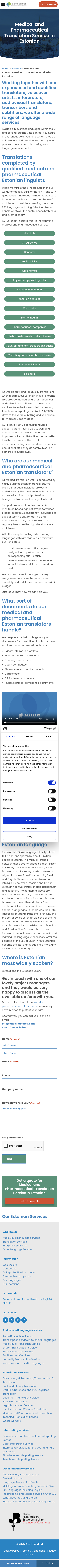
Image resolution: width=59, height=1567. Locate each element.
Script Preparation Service (18, 1351)
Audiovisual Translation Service (21, 1343)
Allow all (29, 820)
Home (5, 68)
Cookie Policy (11, 1550)
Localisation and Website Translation (25, 1409)
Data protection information (19, 1272)
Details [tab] (29, 736)
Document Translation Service (21, 1397)
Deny (29, 836)
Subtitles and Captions (16, 1355)
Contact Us (9, 1268)
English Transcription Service (20, 1347)
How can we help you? (21, 1103)
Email (10, 1061)
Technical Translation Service (20, 1417)
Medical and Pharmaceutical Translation (27, 1413)
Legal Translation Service (18, 1405)
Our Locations (11, 1284)
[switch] (52, 791)
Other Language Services (18, 1249)
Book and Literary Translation (20, 1386)
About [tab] (48, 736)
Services (17, 68)
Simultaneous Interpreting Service (23, 1455)
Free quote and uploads (17, 1276)
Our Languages (12, 1280)
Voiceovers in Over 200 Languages (23, 1363)
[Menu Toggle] (3, 4)
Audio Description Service (18, 1336)
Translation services (15, 1241)
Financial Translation (15, 1401)
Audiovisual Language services (21, 1238)
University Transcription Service (21, 1359)
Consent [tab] (10, 736)
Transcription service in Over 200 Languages (29, 1340)
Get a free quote (29, 1201)
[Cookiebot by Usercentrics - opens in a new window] (44, 729)
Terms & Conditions (33, 1550)
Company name (12, 1089)
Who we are (10, 1264)
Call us (49, 1563)
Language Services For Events (20, 1482)
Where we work (12, 1420)
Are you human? (12, 1137)
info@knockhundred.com (18, 1023)
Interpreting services (15, 1245)
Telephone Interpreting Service (21, 1459)
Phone (6, 1075)
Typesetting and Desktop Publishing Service (29, 1501)
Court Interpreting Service (18, 1443)
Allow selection (29, 828)
